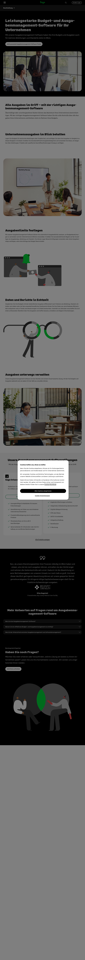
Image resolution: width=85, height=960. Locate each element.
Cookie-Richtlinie (50, 484)
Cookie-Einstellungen (42, 495)
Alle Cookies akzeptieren (43, 491)
